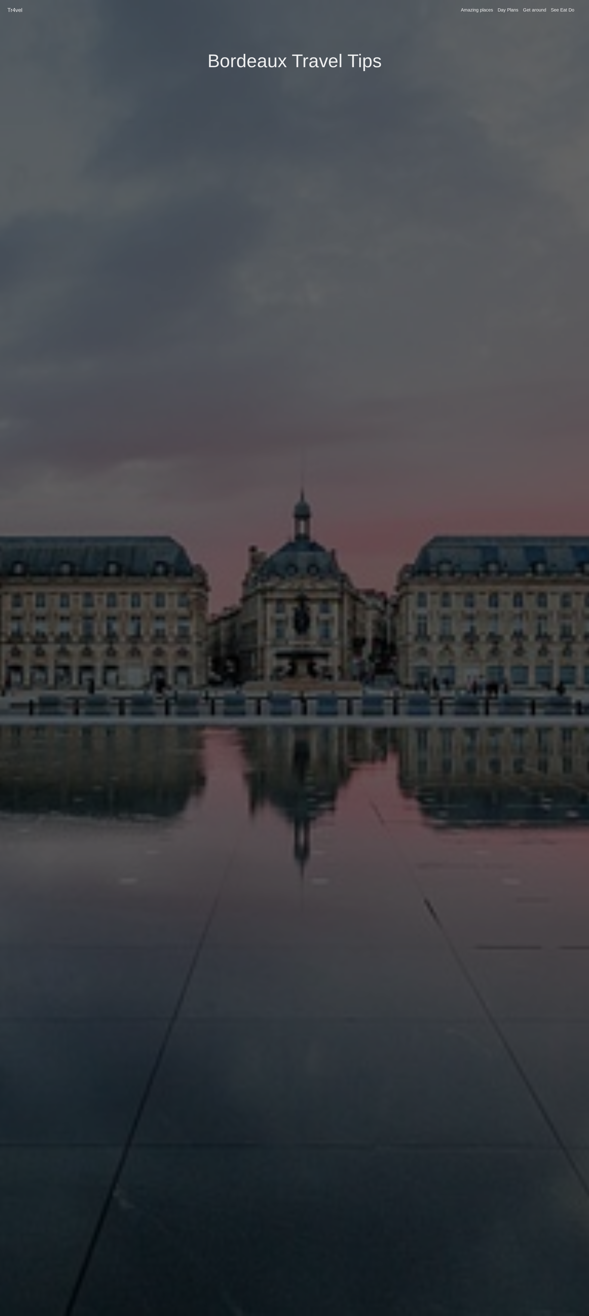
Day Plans (508, 9)
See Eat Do (562, 9)
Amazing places (477, 9)
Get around (534, 9)
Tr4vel (14, 10)
